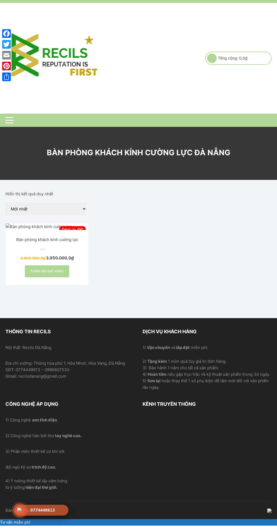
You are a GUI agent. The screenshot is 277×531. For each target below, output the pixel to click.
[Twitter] (6, 44)
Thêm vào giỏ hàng (47, 271)
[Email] (6, 55)
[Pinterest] (6, 66)
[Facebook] (6, 33)
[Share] (6, 76)
